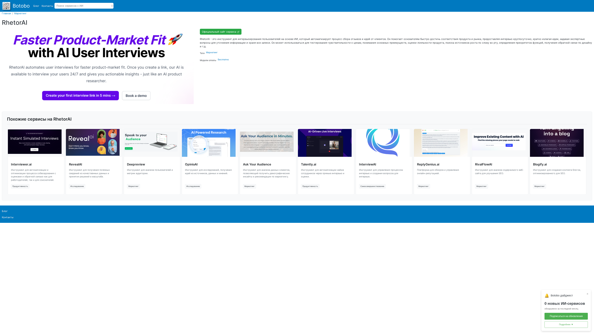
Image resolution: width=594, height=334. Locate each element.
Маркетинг (20, 13)
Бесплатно (223, 59)
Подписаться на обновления (566, 316)
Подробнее (566, 324)
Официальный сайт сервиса (219, 31)
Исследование (77, 186)
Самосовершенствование (372, 186)
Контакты (47, 5)
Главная (6, 13)
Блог (36, 5)
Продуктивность (20, 186)
